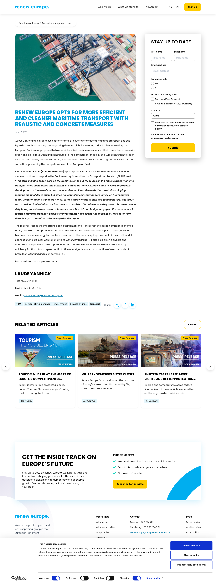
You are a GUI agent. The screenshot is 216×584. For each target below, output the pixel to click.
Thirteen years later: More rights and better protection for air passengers (168, 376)
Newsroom (152, 7)
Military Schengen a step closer (108, 374)
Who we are (105, 7)
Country (155, 110)
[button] (6, 366)
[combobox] (173, 116)
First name (156, 51)
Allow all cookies (191, 545)
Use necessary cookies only (191, 564)
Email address (158, 65)
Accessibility (192, 532)
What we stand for (128, 7)
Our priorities (102, 532)
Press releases (31, 23)
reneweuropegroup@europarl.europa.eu (150, 532)
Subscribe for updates (130, 484)
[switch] (84, 578)
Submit (173, 147)
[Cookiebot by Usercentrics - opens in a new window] (19, 578)
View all (192, 324)
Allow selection (192, 555)
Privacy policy (193, 522)
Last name (179, 51)
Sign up (192, 7)
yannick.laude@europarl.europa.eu (43, 295)
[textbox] (156, 116)
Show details (153, 578)
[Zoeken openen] (171, 7)
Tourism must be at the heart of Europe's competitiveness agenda (45, 376)
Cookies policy (193, 527)
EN (177, 7)
